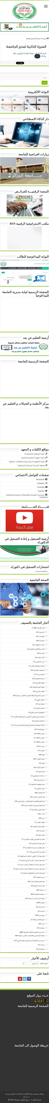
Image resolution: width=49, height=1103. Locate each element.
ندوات (43, 923)
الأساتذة (42, 653)
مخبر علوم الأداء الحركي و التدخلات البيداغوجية (32, 856)
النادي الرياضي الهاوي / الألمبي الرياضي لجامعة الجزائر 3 (29, 716)
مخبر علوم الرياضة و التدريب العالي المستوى (33, 860)
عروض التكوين (41, 788)
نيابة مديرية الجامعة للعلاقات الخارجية (34, 932)
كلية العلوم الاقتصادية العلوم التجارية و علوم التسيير (31, 801)
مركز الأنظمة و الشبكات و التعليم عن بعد (19, 1094)
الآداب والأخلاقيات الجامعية (37, 649)
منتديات (42, 911)
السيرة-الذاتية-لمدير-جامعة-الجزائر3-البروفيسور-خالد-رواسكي (29, 55)
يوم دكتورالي (41, 949)
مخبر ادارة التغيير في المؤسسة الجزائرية (34, 839)
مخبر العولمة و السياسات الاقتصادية (35, 847)
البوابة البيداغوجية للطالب (38, 666)
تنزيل (37, 56)
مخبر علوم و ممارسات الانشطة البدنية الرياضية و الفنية (30, 868)
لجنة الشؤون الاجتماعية (38, 809)
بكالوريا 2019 (40, 737)
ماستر (43, 818)
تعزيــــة (42, 746)
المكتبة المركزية (40, 708)
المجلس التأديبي (40, 691)
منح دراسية (42, 915)
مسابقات (42, 890)
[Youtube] (20, 979)
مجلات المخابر (41, 822)
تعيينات (42, 750)
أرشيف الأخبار (43, 963)
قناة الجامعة (41, 792)
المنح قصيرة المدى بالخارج (38, 712)
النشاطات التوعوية (39, 721)
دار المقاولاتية (41, 780)
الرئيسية (44, 38)
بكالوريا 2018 (40, 733)
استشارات (42, 640)
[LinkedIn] (24, 979)
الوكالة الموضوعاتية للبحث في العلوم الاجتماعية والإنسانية (29, 725)
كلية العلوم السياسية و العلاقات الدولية (34, 805)
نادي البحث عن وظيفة (39, 919)
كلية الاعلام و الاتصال (39, 797)
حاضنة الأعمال (41, 767)
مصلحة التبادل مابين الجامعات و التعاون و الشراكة (31, 935)
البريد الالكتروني (40, 661)
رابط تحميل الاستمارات (41, 571)
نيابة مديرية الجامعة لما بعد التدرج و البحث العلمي (31, 940)
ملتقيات (42, 902)
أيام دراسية (42, 632)
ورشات (43, 944)
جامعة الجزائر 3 (40, 759)
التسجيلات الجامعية (39, 670)
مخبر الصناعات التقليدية (38, 843)
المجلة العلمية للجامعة (39, 687)
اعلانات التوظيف (40, 644)
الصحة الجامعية (40, 682)
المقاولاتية (42, 704)
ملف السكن (41, 906)
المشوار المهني (41, 699)
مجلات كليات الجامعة (39, 826)
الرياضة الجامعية (40, 678)
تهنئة (43, 754)
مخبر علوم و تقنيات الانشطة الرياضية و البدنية (32, 864)
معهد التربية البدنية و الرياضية (36, 898)
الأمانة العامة (41, 657)
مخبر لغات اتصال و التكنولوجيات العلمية (34, 873)
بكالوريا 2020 (40, 742)
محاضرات (42, 830)
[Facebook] (29, 979)
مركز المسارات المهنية (39, 885)
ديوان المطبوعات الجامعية (38, 784)
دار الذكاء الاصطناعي (39, 775)
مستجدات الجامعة (40, 894)
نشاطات (42, 928)
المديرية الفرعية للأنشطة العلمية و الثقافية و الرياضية (30, 695)
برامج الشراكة (41, 729)
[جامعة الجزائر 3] (24, 11)
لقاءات (43, 813)
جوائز (43, 763)
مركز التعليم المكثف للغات (38, 881)
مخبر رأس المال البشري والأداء (37, 852)
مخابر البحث (41, 835)
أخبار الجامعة (41, 628)
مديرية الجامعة (40, 877)
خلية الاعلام (41, 771)
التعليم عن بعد (41, 674)
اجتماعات (42, 636)
